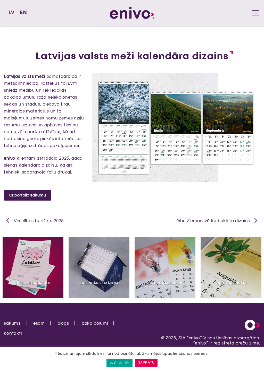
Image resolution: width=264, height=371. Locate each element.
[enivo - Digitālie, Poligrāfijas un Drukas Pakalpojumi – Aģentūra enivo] (132, 13)
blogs (63, 323)
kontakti (13, 333)
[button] (255, 13)
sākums (12, 323)
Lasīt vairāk (119, 362)
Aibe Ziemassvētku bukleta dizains (214, 221)
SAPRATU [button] (146, 362)
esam (39, 323)
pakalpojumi (95, 323)
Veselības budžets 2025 (38, 221)
